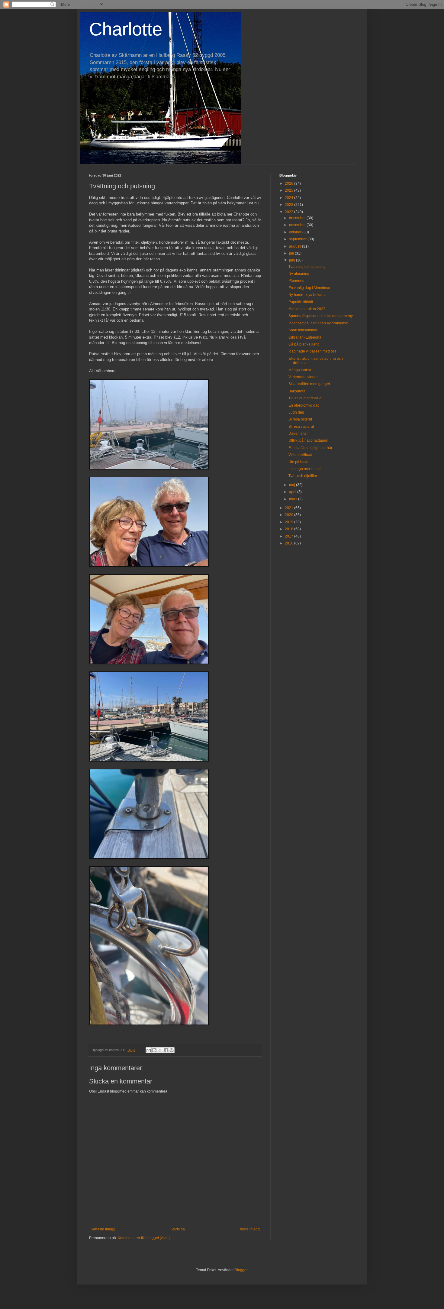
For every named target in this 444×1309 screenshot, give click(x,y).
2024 (289, 198)
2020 (289, 515)
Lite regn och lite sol (304, 469)
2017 (289, 536)
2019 (289, 522)
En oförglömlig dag (304, 405)
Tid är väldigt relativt (304, 398)
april (293, 492)
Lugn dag (296, 412)
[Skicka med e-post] (149, 1050)
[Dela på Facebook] (166, 1050)
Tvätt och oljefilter (302, 476)
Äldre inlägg (250, 1229)
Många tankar (299, 370)
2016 (289, 543)
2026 (289, 183)
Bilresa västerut (301, 426)
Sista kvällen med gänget (309, 384)
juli (292, 253)
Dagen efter (298, 433)
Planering (296, 280)
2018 (289, 529)
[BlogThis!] (154, 1050)
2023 (289, 205)
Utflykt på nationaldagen (308, 440)
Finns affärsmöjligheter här (310, 448)
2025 (289, 190)
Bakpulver (296, 391)
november (298, 225)
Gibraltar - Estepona (304, 337)
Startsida (177, 1229)
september (298, 239)
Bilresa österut (300, 419)
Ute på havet (298, 462)
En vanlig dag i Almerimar (309, 288)
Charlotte (125, 29)
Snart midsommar (302, 330)
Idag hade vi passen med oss (312, 351)
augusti (295, 246)
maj (292, 485)
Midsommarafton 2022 (306, 309)
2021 (289, 508)
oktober (295, 232)
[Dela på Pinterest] (172, 1050)
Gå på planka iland (304, 344)
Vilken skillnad (300, 455)
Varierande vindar (303, 377)
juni (292, 260)
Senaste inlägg (103, 1229)
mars (293, 499)
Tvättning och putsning (307, 267)
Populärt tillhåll (300, 302)
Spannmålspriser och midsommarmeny (320, 316)
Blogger (241, 1270)
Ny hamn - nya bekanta (307, 295)
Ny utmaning (298, 273)
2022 (289, 212)
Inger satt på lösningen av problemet (318, 323)
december (298, 218)
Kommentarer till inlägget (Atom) (144, 1238)
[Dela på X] (160, 1050)
